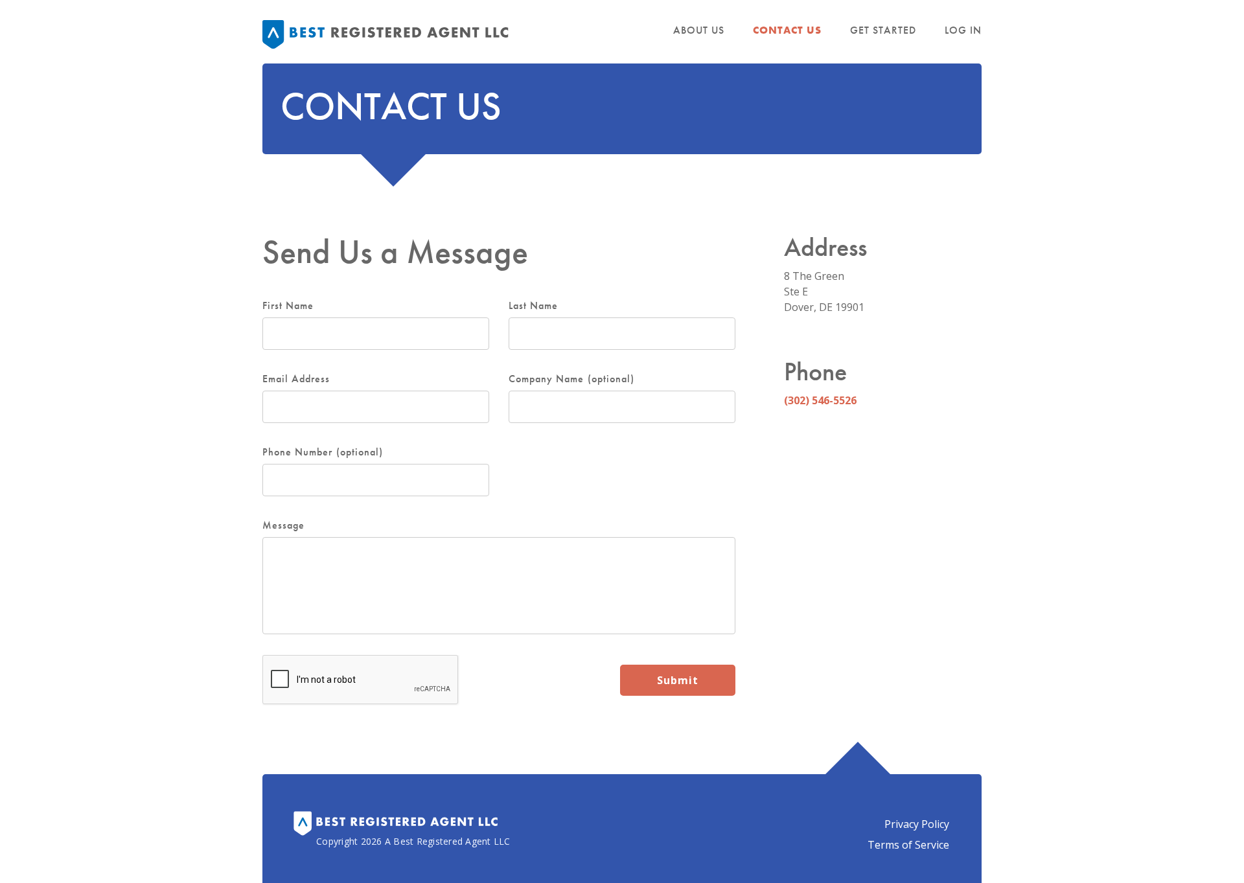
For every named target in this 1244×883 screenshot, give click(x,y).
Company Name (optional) (571, 379)
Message (283, 525)
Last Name (533, 305)
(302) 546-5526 (820, 400)
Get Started (883, 30)
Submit (677, 680)
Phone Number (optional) (322, 452)
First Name (288, 305)
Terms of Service (908, 845)
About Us (698, 30)
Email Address (296, 379)
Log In (963, 30)
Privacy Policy (916, 824)
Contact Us (787, 30)
